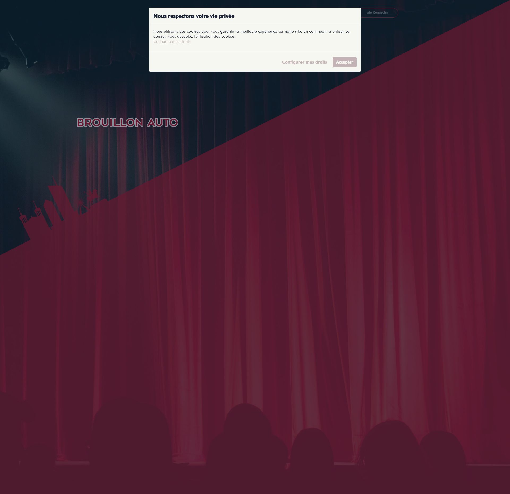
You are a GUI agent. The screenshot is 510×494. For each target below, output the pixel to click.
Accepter (344, 62)
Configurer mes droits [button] (304, 62)
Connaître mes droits (171, 41)
